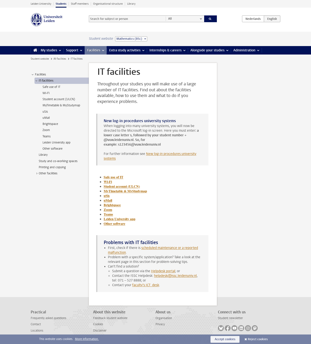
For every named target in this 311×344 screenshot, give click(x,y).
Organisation (164, 318)
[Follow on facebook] (228, 328)
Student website (40, 58)
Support (72, 50)
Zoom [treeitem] (46, 130)
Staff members (80, 3)
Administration (244, 50)
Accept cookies (225, 339)
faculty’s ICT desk (145, 285)
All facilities (60, 58)
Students (61, 3)
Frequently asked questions (48, 318)
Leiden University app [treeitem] (56, 143)
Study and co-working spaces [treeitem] (58, 161)
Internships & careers (165, 50)
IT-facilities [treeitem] (46, 81)
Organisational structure (108, 3)
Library (131, 3)
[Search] (210, 18)
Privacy (160, 324)
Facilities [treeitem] (40, 74)
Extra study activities (124, 50)
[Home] (34, 50)
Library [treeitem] (43, 155)
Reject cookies (258, 339)
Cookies (98, 324)
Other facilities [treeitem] (48, 173)
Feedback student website (110, 318)
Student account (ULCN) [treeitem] (59, 99)
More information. (87, 339)
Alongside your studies (207, 50)
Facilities (93, 50)
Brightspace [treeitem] (50, 124)
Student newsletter (230, 318)
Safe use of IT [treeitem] (51, 87)
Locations (37, 331)
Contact (36, 324)
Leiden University (41, 3)
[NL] (253, 18)
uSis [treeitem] (45, 112)
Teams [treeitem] (47, 136)
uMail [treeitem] (46, 118)
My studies (49, 50)
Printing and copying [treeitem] (52, 167)
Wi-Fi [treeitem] (46, 93)
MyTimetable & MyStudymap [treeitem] (61, 105)
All (170, 19)
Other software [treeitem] (52, 149)
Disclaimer (99, 331)
